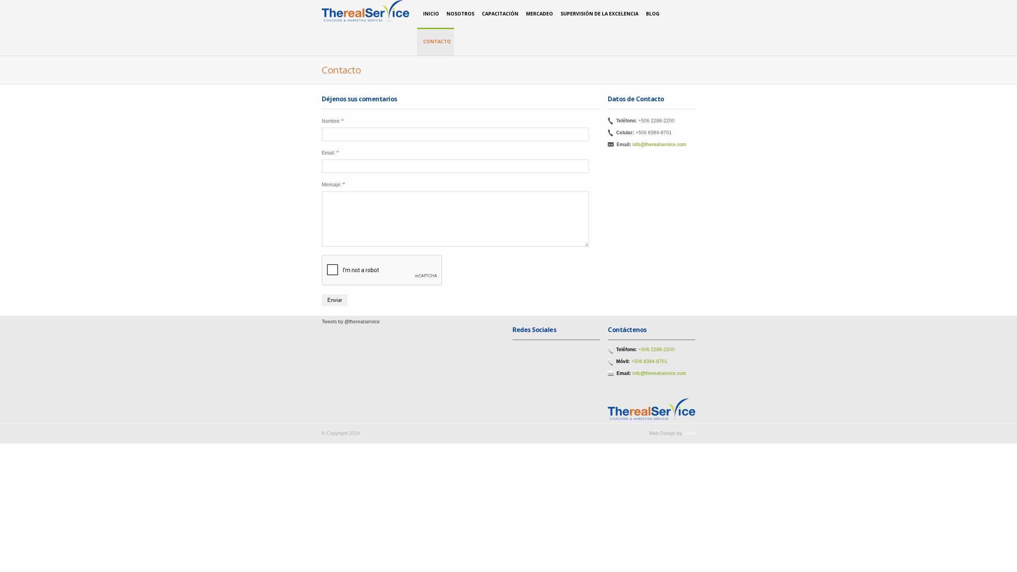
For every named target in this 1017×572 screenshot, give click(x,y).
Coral (689, 433)
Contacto (437, 41)
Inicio (431, 13)
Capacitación (500, 13)
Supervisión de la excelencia (599, 13)
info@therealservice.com (659, 144)
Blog (652, 13)
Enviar (334, 300)
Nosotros (460, 13)
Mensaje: (333, 184)
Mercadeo (539, 13)
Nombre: (333, 121)
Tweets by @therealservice (351, 322)
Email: (330, 153)
